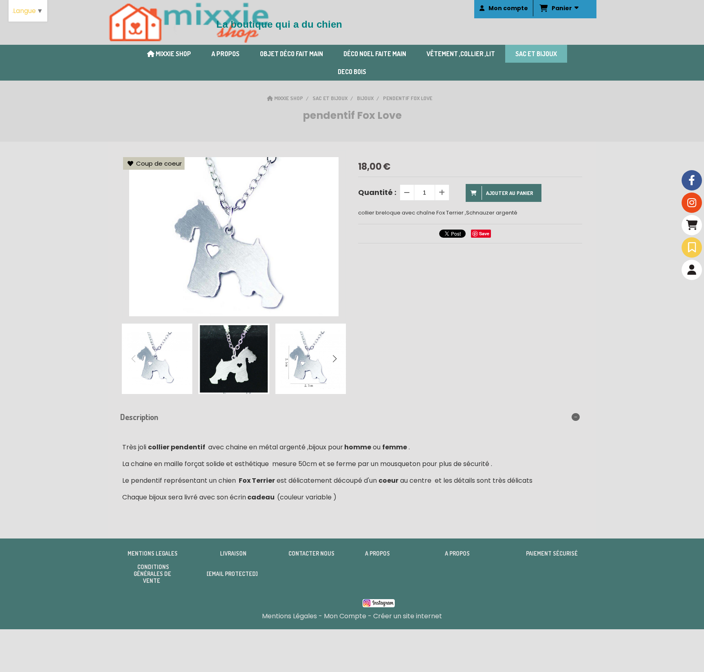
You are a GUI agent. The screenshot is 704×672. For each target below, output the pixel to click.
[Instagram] (692, 203)
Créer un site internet (407, 616)
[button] (334, 358)
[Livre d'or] (692, 247)
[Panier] (692, 225)
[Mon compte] (692, 270)
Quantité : (377, 192)
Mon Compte (345, 616)
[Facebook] (692, 180)
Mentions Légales (289, 616)
